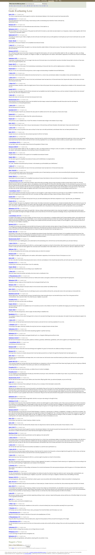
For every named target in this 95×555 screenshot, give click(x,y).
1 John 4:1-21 (12, 386)
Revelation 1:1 (13, 314)
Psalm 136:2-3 (12, 176)
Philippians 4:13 (13, 531)
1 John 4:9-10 (12, 449)
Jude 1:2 (11, 499)
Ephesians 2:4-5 (13, 29)
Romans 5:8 (12, 24)
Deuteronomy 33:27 (14, 239)
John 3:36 (11, 423)
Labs (56, 0)
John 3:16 (11, 14)
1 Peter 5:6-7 (12, 83)
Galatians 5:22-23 (13, 338)
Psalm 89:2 (12, 161)
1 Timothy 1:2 (12, 508)
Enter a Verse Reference (20, 545)
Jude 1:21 (11, 382)
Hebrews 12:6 (12, 249)
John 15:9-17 (12, 486)
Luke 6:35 (11, 493)
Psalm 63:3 (12, 114)
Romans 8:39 (12, 253)
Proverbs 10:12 (13, 299)
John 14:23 (12, 289)
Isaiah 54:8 (12, 196)
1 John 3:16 (12, 455)
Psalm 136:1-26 (13, 231)
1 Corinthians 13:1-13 (15, 215)
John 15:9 (11, 418)
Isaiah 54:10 (12, 89)
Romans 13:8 (12, 284)
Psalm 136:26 (12, 41)
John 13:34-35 (12, 170)
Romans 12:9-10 (13, 477)
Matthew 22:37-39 (14, 293)
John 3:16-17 (12, 427)
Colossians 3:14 (13, 329)
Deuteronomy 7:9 (14, 99)
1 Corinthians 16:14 (14, 342)
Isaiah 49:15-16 (13, 361)
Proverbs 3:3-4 (13, 372)
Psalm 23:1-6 (12, 201)
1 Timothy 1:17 (13, 324)
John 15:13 (12, 132)
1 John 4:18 (12, 127)
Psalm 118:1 (12, 152)
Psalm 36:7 (12, 119)
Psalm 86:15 (12, 68)
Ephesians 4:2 (12, 536)
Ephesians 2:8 (12, 396)
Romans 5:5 (12, 351)
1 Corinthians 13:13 (14, 142)
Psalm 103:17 (12, 64)
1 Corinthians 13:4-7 (14, 191)
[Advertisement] (82, 12)
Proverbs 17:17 (13, 262)
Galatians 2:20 (13, 58)
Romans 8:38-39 (13, 147)
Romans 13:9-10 (13, 471)
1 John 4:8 (11, 95)
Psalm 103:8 (12, 310)
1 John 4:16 (12, 73)
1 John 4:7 (11, 166)
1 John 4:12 (12, 445)
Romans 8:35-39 (13, 410)
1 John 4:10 (12, 320)
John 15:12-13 (12, 481)
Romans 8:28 (12, 347)
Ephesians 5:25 (13, 280)
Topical (51, 0)
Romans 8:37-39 (13, 51)
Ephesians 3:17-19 (14, 208)
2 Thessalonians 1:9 (14, 517)
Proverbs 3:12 (12, 367)
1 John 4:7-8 (12, 77)
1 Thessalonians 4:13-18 (15, 181)
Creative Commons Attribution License (38, 552)
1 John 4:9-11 (12, 136)
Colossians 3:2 (13, 527)
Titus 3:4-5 (12, 459)
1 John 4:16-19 (13, 437)
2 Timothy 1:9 (12, 465)
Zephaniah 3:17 (13, 35)
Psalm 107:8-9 (12, 304)
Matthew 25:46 (13, 433)
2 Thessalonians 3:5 (14, 512)
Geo (44, 0)
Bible (13, 548)
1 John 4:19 (12, 105)
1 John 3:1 (11, 45)
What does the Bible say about (17, 3)
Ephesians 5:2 (12, 333)
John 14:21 (12, 355)
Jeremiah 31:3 (12, 19)
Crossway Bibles (27, 553)
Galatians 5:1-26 (13, 401)
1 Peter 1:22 (12, 503)
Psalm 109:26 (12, 267)
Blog (60, 0)
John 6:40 (11, 258)
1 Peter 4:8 (12, 271)
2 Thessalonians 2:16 (14, 276)
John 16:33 (12, 123)
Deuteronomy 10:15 (14, 377)
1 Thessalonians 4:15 (14, 521)
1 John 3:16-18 (13, 243)
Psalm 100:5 (12, 157)
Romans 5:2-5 (12, 224)
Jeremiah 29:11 (13, 110)
